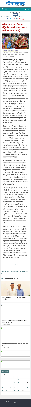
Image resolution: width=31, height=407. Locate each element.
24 (27, 387)
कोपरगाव (5, 50)
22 (18, 387)
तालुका (16, 50)
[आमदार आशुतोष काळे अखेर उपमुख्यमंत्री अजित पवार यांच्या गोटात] (15, 282)
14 (14, 385)
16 (22, 385)
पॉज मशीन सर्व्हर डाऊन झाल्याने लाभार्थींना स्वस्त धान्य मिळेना (15, 345)
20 (10, 387)
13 (10, 385)
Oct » (5, 394)
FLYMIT (15, 402)
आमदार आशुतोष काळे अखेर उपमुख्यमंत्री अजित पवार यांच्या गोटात (15, 298)
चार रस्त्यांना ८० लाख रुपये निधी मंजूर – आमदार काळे (15, 265)
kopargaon (7, 54)
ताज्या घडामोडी (11, 50)
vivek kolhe (12, 56)
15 (18, 385)
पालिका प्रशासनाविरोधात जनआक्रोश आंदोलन (12, 16)
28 (14, 390)
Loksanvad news (20, 54)
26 (6, 390)
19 (6, 387)
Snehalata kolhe (6, 56)
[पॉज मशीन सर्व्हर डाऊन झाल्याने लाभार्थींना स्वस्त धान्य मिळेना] (15, 328)
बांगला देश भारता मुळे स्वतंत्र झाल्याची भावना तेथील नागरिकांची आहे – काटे (14, 322)
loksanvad (16, 52)
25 (2, 390)
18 (2, 387)
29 (18, 390)
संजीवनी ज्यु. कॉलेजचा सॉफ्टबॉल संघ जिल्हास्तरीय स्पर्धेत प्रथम (14, 272)
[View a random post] (28, 9)
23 (22, 387)
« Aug (2, 394)
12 (6, 385)
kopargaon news (13, 54)
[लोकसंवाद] (2, 9)
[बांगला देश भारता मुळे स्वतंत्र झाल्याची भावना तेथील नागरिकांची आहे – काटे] (15, 305)
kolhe (21, 52)
